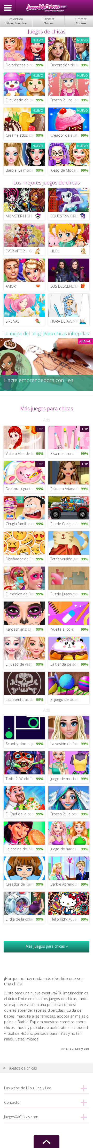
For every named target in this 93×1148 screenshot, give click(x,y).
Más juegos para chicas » (46, 946)
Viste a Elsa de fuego (23, 453)
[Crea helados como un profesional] (24, 118)
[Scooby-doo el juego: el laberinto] (24, 727)
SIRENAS (12, 321)
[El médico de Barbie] (24, 577)
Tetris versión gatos (66, 559)
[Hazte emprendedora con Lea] (46, 364)
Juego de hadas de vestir (69, 848)
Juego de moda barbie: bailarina (69, 778)
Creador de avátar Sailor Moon (69, 135)
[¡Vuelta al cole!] (68, 612)
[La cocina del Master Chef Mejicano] (24, 832)
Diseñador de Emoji (22, 559)
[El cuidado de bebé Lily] (24, 83)
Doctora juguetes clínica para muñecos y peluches (25, 488)
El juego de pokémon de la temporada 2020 (69, 699)
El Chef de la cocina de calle (25, 813)
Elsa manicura (62, 453)
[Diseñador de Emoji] (24, 542)
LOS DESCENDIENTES (68, 286)
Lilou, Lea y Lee (77, 1048)
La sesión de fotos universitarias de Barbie (69, 743)
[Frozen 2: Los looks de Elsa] (68, 83)
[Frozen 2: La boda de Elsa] (68, 797)
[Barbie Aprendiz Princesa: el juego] (68, 867)
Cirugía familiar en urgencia (25, 523)
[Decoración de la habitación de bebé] (68, 48)
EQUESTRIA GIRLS (64, 216)
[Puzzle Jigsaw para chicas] (68, 577)
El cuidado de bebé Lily (25, 100)
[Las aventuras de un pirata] (24, 683)
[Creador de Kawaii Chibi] (24, 867)
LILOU (55, 251)
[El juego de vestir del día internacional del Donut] (24, 648)
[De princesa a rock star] (24, 48)
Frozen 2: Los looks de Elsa (69, 100)
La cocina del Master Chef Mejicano (25, 848)
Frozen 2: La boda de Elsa (69, 813)
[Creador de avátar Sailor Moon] (68, 118)
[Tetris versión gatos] (68, 542)
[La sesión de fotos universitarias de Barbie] (68, 727)
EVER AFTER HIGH (20, 251)
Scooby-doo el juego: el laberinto (25, 743)
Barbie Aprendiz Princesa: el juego (69, 884)
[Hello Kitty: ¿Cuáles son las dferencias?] (68, 902)
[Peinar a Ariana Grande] (68, 472)
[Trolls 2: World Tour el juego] (24, 762)
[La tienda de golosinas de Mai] (68, 648)
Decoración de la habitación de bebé (69, 65)
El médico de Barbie (23, 593)
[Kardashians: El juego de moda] (24, 612)
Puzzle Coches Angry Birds (69, 523)
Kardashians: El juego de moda (25, 629)
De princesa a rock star (25, 65)
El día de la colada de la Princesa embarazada (25, 919)
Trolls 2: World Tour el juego (25, 778)
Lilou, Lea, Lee (16, 21)
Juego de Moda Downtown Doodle (69, 170)
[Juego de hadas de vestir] (68, 832)
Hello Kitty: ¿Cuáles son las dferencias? (69, 919)
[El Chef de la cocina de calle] (24, 797)
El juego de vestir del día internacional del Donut (25, 664)
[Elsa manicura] (68, 437)
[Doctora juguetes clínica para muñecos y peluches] (24, 472)
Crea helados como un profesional (25, 135)
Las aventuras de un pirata (25, 699)
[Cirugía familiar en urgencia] (24, 507)
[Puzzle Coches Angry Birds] (68, 507)
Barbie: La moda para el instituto (25, 170)
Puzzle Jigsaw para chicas (69, 593)
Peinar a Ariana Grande (69, 488)
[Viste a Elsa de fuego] (24, 437)
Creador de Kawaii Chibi (25, 884)
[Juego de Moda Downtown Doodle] (68, 154)
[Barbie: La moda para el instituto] (24, 154)
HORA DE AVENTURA (67, 321)
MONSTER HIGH (19, 216)
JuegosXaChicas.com (46, 7)
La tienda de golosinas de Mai (69, 664)
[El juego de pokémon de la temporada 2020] (68, 683)
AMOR (11, 286)
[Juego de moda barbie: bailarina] (68, 762)
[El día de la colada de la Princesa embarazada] (24, 902)
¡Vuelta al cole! (62, 629)
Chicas (48, 21)
